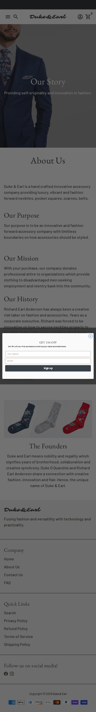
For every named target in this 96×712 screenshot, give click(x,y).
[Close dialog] (91, 336)
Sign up (48, 368)
